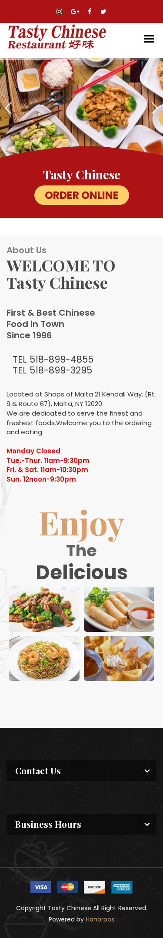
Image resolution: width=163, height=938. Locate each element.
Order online (82, 195)
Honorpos (100, 919)
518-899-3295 (61, 370)
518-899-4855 (61, 359)
